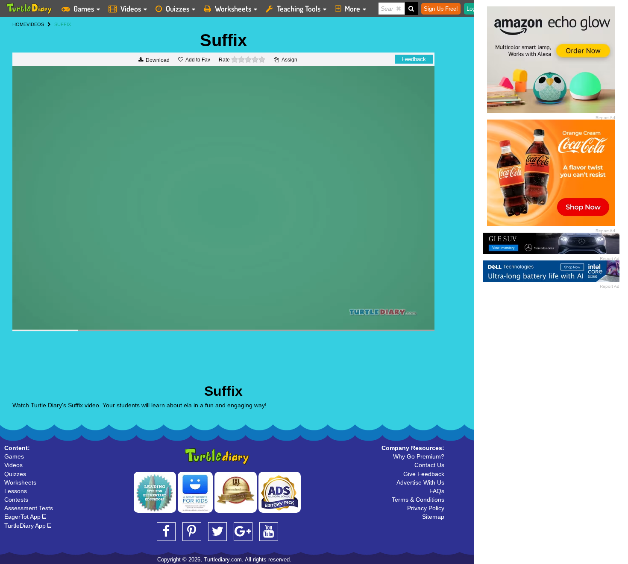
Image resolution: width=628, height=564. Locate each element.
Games (84, 8)
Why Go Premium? (418, 456)
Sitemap (433, 516)
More (352, 8)
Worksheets (233, 8)
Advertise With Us (420, 482)
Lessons (15, 491)
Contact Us (429, 465)
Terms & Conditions (418, 499)
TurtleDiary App (25, 525)
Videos (131, 8)
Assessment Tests (28, 508)
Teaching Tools (298, 8)
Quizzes (177, 8)
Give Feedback (423, 473)
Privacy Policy (425, 508)
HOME (19, 24)
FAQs (436, 491)
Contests (16, 499)
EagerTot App (23, 516)
